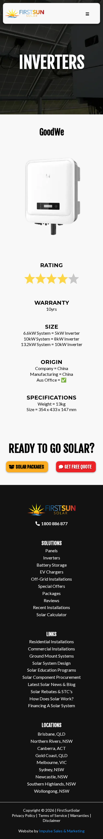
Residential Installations (51, 641)
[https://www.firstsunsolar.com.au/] (24, 13)
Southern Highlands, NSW (51, 783)
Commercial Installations (51, 648)
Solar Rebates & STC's (52, 691)
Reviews (51, 600)
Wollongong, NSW (51, 791)
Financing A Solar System (51, 705)
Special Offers (51, 586)
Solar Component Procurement (52, 677)
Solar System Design (51, 663)
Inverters (51, 557)
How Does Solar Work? (51, 698)
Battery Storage (52, 564)
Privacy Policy (23, 815)
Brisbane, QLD (51, 733)
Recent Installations (51, 607)
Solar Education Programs (51, 669)
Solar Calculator (52, 614)
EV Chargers (51, 571)
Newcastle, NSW (51, 776)
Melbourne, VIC (52, 762)
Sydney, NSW (51, 769)
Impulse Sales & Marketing (62, 831)
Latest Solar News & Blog (52, 684)
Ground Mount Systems (51, 655)
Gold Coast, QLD (51, 755)
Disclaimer (51, 820)
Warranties (80, 815)
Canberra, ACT (51, 748)
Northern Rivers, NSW (51, 741)
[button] (87, 14)
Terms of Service (52, 815)
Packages (51, 593)
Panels (51, 550)
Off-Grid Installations (51, 578)
